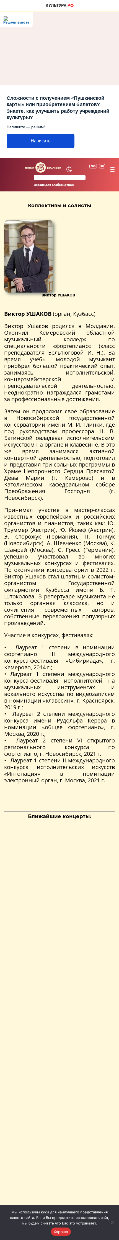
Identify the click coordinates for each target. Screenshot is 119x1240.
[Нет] (112, 1222)
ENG (93, 166)
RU (102, 166)
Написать (40, 141)
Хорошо (61, 1231)
